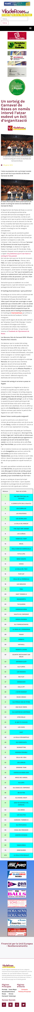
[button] (30, 28)
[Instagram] (17, 1005)
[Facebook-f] (4, 1005)
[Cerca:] (14, 19)
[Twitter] (23, 1005)
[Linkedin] (10, 1005)
